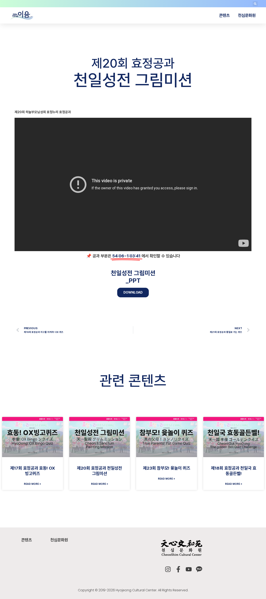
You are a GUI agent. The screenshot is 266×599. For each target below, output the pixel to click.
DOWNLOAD (133, 292)
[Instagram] (168, 569)
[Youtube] (189, 569)
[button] (255, 3)
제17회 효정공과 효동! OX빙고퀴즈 (32, 470)
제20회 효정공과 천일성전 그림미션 (99, 470)
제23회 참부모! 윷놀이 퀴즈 (166, 468)
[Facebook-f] (178, 569)
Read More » (32, 483)
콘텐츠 (224, 15)
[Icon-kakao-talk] (199, 569)
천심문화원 (247, 15)
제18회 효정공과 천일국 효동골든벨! (233, 470)
